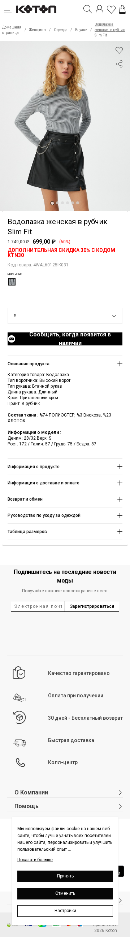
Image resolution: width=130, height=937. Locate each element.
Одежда (61, 30)
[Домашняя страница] (36, 9)
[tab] (52, 203)
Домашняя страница (11, 30)
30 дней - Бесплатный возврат (85, 718)
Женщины (37, 30)
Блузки (81, 30)
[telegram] (119, 91)
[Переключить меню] (10, 9)
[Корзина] (122, 9)
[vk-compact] (119, 78)
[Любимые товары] (111, 9)
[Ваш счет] (99, 9)
